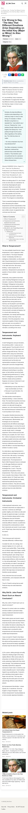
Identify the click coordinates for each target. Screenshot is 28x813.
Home (2, 8)
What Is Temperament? (10, 219)
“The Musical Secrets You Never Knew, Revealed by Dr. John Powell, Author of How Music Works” (12, 92)
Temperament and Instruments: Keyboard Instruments (12, 221)
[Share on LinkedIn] (19, 75)
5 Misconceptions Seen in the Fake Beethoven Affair (16, 239)
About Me (3, 806)
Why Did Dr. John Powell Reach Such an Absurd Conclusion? (13, 229)
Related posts (10, 231)
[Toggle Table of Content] (22, 216)
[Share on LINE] (22, 75)
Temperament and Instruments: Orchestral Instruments (12, 225)
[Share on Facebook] (9, 75)
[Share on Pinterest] (16, 75)
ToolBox (3, 809)
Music (3, 17)
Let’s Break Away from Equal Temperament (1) (15, 234)
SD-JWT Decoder (20, 806)
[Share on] (12, 75)
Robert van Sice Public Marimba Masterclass (16, 237)
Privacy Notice (11, 806)
